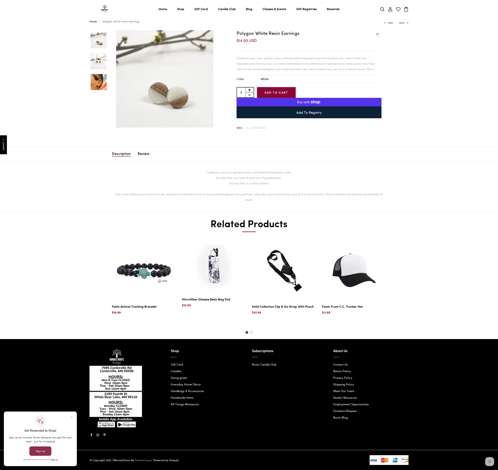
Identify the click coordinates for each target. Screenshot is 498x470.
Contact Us (340, 364)
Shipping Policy (343, 384)
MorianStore (121, 460)
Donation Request (345, 411)
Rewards (333, 9)
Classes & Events (274, 9)
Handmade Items (182, 397)
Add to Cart (276, 92)
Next (402, 23)
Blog (249, 9)
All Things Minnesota (185, 404)
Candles (176, 371)
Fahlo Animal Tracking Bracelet (134, 306)
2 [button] (252, 333)
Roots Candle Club (264, 364)
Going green (179, 378)
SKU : (240, 128)
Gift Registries (306, 9)
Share (3, 146)
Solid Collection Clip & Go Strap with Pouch (283, 306)
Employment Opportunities (351, 404)
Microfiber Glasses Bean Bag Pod (206, 299)
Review (143, 154)
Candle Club (227, 9)
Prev (391, 23)
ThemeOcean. (144, 460)
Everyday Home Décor (186, 384)
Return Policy (342, 371)
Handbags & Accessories (187, 391)
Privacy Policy (342, 378)
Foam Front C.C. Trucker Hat (342, 306)
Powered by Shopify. (166, 460)
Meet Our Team (343, 391)
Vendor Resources (345, 397)
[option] (98, 40)
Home (163, 9)
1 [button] (247, 333)
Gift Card (201, 9)
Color (240, 79)
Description (121, 154)
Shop (180, 9)
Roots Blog (340, 417)
